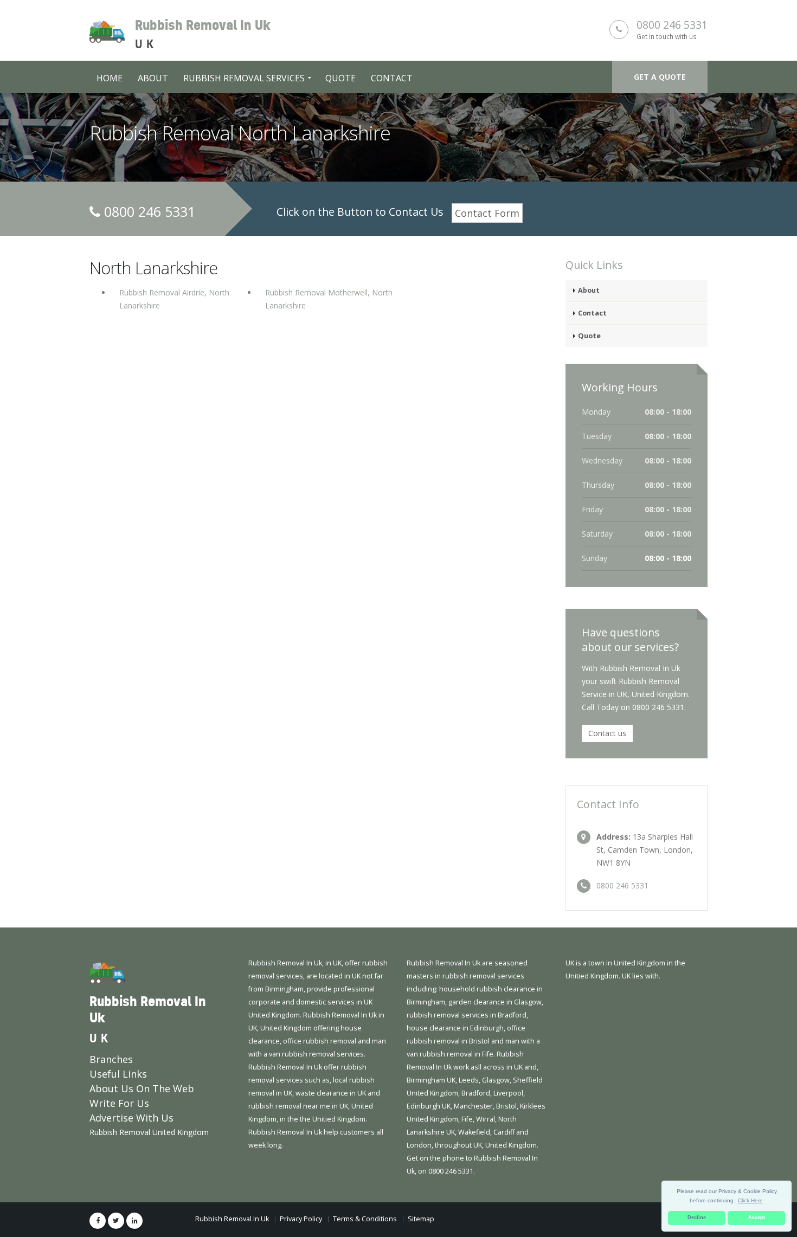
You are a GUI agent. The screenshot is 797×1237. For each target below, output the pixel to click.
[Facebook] (97, 1221)
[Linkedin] (134, 1221)
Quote (340, 78)
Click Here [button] (750, 1200)
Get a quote (660, 77)
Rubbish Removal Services (244, 78)
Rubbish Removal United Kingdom (149, 1132)
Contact (392, 78)
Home (110, 78)
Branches (111, 1059)
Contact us (607, 733)
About (153, 78)
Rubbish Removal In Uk (232, 1218)
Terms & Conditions (365, 1218)
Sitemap (421, 1218)
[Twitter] (116, 1221)
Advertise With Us (131, 1117)
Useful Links (118, 1073)
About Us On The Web (141, 1088)
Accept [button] (756, 1217)
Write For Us (119, 1103)
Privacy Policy (301, 1218)
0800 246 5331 (672, 24)
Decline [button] (696, 1217)
